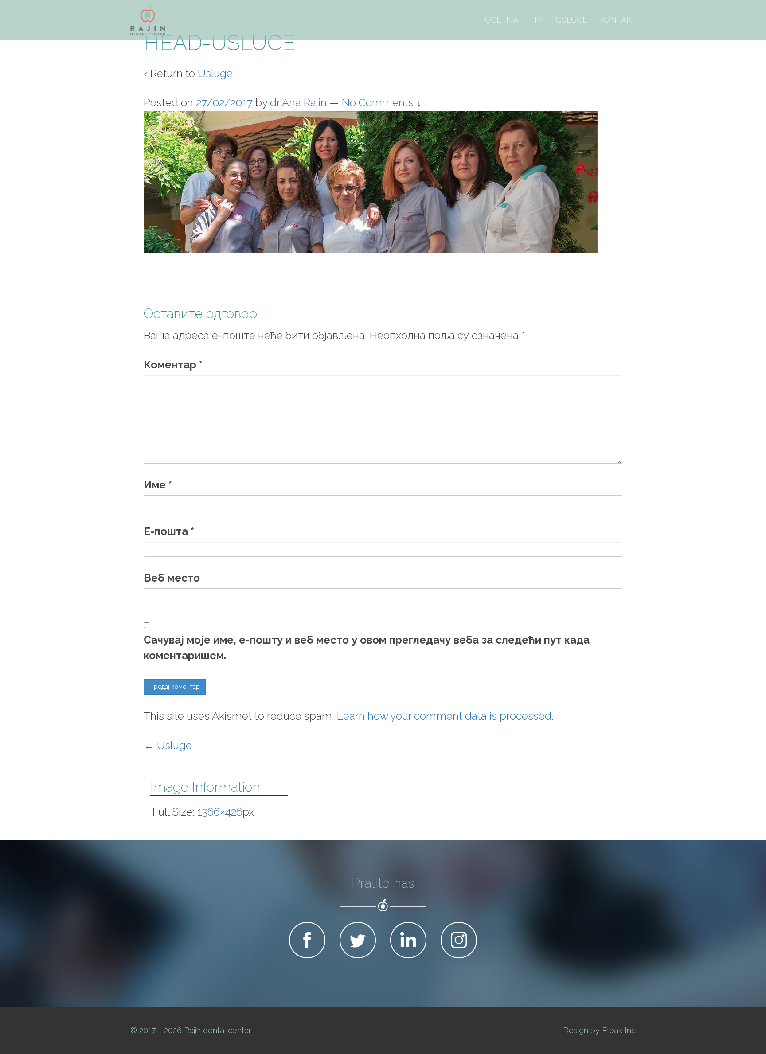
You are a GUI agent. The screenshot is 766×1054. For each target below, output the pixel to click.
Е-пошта (169, 531)
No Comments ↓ (382, 102)
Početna (499, 19)
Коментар (173, 364)
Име (158, 484)
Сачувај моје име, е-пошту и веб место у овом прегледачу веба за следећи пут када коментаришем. (367, 647)
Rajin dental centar (217, 1030)
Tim (537, 19)
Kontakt (618, 19)
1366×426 (219, 811)
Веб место (172, 577)
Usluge (571, 19)
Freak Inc (619, 1030)
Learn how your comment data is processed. (445, 716)
